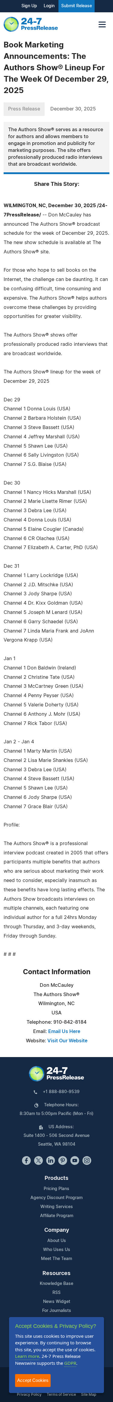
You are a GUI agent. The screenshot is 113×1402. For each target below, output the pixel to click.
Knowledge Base (56, 1284)
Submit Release (76, 6)
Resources (56, 1273)
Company (56, 1230)
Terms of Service (61, 1394)
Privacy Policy (29, 1394)
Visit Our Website (67, 1040)
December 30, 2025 (73, 109)
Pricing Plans (56, 1189)
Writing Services (56, 1207)
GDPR (70, 1363)
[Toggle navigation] (102, 24)
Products (56, 1178)
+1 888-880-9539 (61, 1092)
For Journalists (56, 1311)
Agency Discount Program (56, 1198)
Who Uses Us (56, 1250)
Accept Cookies (33, 1380)
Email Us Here (64, 1031)
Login (49, 6)
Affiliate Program (56, 1216)
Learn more (27, 1356)
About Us (56, 1241)
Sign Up (29, 6)
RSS (56, 1293)
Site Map (88, 1394)
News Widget (56, 1302)
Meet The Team (56, 1259)
